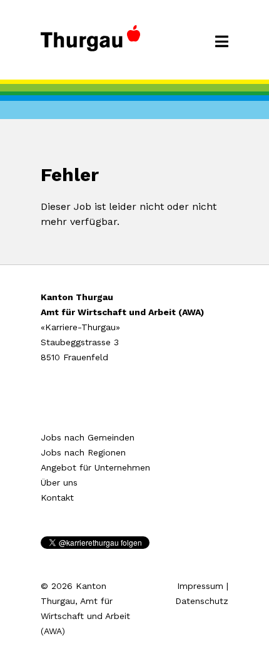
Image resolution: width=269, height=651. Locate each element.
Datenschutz (201, 601)
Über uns (59, 482)
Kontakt (57, 497)
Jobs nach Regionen (83, 452)
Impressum (200, 586)
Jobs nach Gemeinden (87, 437)
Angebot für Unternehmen (95, 467)
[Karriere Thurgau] (90, 44)
